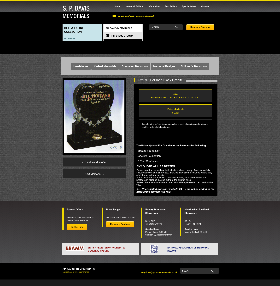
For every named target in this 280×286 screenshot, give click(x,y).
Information (154, 6)
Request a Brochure (200, 27)
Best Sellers (171, 6)
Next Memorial (94, 174)
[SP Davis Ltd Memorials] (77, 12)
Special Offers (189, 6)
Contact (205, 6)
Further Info (77, 227)
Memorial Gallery (134, 6)
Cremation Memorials (135, 66)
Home (117, 6)
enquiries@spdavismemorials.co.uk (136, 15)
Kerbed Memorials (105, 66)
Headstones (80, 66)
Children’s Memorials (194, 66)
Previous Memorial (94, 162)
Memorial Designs (164, 66)
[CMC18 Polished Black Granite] (94, 116)
